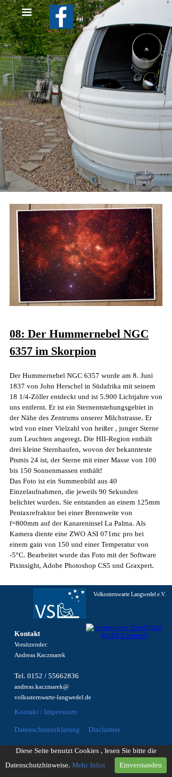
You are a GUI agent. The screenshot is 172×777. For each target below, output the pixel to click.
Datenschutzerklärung (47, 729)
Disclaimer (104, 729)
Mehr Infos (88, 765)
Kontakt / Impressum (45, 712)
